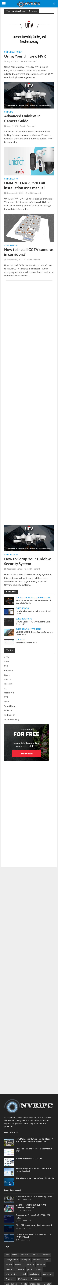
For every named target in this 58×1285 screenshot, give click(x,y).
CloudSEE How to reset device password (34, 1225)
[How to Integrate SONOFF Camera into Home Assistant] (9, 1172)
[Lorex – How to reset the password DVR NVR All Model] (9, 1237)
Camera (35, 1254)
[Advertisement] (29, 400)
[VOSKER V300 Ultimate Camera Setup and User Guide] (9, 632)
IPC (11, 112)
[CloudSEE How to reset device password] (9, 1228)
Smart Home (35, 629)
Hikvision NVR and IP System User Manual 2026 (34, 1150)
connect (36, 1259)
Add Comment (30, 61)
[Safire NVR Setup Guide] (9, 642)
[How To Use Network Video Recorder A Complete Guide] (9, 600)
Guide (7, 52)
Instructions (47, 1274)
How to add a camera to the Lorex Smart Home (33, 612)
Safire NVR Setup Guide (26, 643)
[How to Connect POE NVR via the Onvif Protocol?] (9, 621)
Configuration (12, 1259)
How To (14, 52)
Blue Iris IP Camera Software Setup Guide (34, 1197)
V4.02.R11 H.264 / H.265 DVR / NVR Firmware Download (31, 1206)
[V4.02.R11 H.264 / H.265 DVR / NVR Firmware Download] (9, 1208)
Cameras (46, 1254)
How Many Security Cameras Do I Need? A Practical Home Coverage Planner (34, 1140)
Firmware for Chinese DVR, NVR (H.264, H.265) (33, 1216)
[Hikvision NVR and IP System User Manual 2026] (9, 1152)
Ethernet (41, 1264)
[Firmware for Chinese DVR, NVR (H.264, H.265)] (9, 1218)
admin (15, 1254)
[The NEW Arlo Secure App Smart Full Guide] (9, 1181)
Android (24, 1254)
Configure (25, 1259)
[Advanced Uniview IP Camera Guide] (29, 95)
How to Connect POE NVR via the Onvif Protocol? (33, 623)
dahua (47, 1259)
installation (34, 1274)
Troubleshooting (42, 597)
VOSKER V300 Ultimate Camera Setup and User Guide (34, 633)
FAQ (23, 597)
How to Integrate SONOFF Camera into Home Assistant (33, 1169)
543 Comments (24, 1199)
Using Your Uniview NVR (25, 56)
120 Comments (24, 1210)
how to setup (11, 1274)
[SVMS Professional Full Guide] (9, 1162)
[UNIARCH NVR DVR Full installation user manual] (29, 160)
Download (29, 1264)
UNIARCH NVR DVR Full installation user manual (24, 185)
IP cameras (35, 1279)
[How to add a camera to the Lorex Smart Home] (9, 611)
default (9, 1264)
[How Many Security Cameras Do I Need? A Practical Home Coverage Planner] (9, 1142)
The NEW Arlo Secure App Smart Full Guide (35, 1178)
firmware (20, 1269)
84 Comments (24, 1240)
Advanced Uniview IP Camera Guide (22, 118)
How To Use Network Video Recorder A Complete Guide (33, 601)
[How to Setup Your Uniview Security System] (29, 537)
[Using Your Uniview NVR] (29, 32)
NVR (20, 52)
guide (29, 1269)
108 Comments (24, 1228)
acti (7, 1254)
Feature (9, 1269)
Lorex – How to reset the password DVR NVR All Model (33, 1235)
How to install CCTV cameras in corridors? (29, 251)
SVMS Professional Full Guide (29, 1159)
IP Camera (22, 1279)
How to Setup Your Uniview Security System (27, 561)
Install (23, 1274)
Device (18, 1264)
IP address (10, 1279)
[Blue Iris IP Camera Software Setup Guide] (9, 1199)
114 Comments (24, 1221)
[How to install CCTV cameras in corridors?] (29, 227)
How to (39, 1269)
